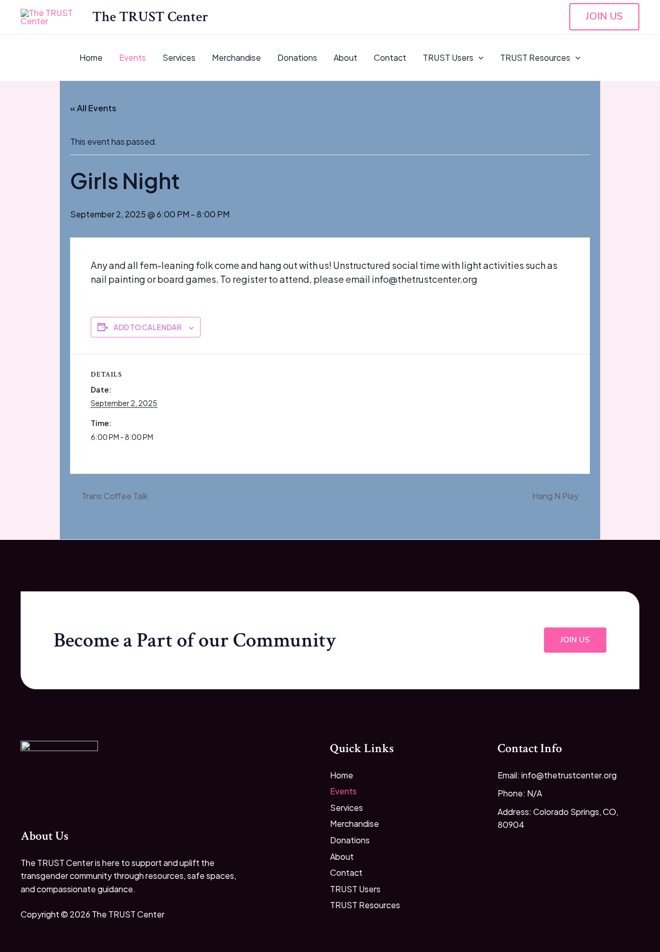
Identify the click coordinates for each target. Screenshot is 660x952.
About (345, 57)
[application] (478, 58)
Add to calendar (147, 327)
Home (91, 57)
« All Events (93, 108)
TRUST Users (448, 57)
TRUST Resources (535, 57)
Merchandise (236, 57)
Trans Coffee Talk (114, 495)
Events (132, 57)
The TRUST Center (150, 16)
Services (178, 57)
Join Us (575, 640)
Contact (390, 57)
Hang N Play (556, 495)
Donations (297, 57)
